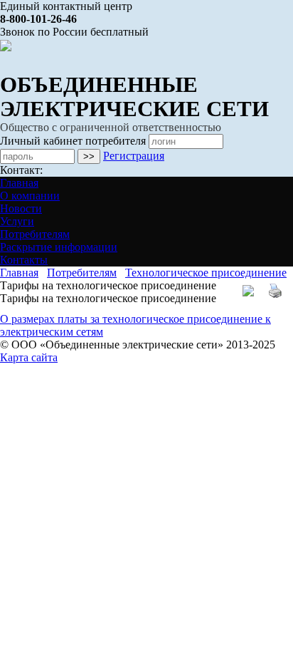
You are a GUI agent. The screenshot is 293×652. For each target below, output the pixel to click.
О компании (30, 196)
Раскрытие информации (58, 247)
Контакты (24, 260)
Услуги (17, 221)
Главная (19, 183)
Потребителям (35, 234)
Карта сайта (29, 357)
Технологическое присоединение (206, 273)
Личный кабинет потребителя (73, 141)
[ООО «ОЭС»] (5, 44)
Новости (21, 208)
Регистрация (133, 156)
